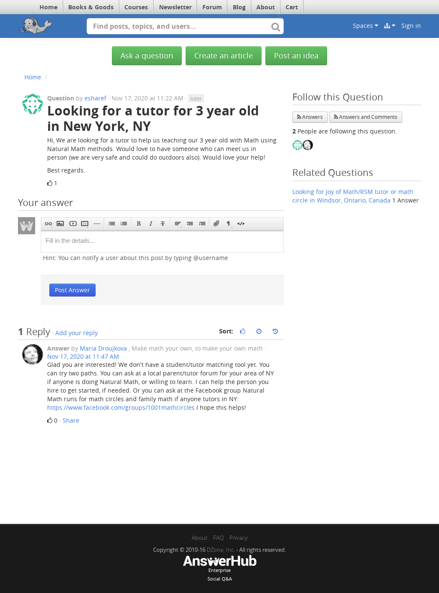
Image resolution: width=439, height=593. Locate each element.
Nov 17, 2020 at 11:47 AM (83, 356)
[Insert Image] (60, 224)
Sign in (411, 25)
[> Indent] (201, 224)
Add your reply (76, 333)
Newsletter (175, 7)
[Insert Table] (84, 224)
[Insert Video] (72, 224)
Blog (239, 7)
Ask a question (146, 56)
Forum (212, 7)
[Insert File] (217, 224)
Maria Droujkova (103, 348)
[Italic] (150, 224)
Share (71, 420)
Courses (136, 7)
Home (48, 7)
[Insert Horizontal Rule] (96, 224)
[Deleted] (162, 224)
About (265, 7)
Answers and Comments (367, 117)
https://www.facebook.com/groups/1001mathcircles (121, 407)
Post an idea (296, 56)
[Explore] (389, 25)
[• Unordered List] (111, 224)
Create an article (223, 56)
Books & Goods (91, 7)
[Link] (48, 224)
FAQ (218, 538)
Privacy (238, 538)
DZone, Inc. (221, 550)
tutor (196, 98)
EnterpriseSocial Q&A (219, 574)
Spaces (364, 25)
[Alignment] (177, 224)
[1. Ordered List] (123, 224)
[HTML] (241, 224)
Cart (292, 7)
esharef (95, 98)
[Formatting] (229, 224)
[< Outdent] (189, 224)
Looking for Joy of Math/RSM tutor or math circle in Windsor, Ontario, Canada (352, 196)
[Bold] (138, 224)
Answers (312, 117)
